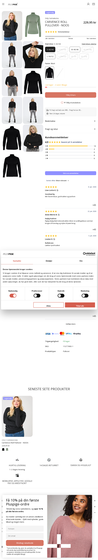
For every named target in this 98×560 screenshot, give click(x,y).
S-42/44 (50, 49)
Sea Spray (59, 72)
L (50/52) (62, 56)
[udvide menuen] (4, 4)
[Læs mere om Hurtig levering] (17, 459)
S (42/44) (62, 49)
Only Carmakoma (52, 18)
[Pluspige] (13, 4)
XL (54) (84, 56)
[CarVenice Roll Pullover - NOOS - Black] (3, 449)
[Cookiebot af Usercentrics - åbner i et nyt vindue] (84, 254)
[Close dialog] (89, 497)
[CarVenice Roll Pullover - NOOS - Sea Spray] (7, 449)
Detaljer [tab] (49, 261)
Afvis (48, 306)
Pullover (66, 351)
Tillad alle (80, 306)
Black (49, 72)
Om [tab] (80, 261)
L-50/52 (50, 56)
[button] (93, 4)
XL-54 (73, 56)
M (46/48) (88, 49)
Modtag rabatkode (24, 543)
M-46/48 (75, 49)
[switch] (37, 296)
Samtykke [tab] (17, 261)
